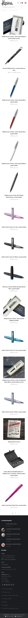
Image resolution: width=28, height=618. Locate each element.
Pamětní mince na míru (11, 524)
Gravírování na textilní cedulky (13, 534)
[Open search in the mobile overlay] (18, 3)
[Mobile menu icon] (25, 3)
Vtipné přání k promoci (14, 442)
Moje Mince (5, 605)
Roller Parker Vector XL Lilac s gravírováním (14, 227)
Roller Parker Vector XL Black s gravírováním (14, 257)
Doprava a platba (7, 598)
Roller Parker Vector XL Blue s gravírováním (14, 412)
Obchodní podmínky (8, 589)
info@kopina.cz (4, 564)
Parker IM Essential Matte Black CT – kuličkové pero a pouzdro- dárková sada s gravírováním (14, 473)
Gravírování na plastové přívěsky (13, 544)
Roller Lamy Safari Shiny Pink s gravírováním (14, 505)
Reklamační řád (6, 592)
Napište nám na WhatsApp (9, 559)
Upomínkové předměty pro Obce (11, 608)
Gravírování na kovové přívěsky (13, 539)
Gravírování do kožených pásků (13, 529)
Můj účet (5, 602)
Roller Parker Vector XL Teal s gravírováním (14, 350)
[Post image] (3, 525)
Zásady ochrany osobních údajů (10, 595)
